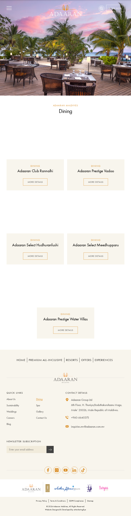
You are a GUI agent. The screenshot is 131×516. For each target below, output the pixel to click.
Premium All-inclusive (45, 360)
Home (21, 360)
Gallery (39, 411)
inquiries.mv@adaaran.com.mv (87, 426)
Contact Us (41, 417)
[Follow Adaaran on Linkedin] (74, 470)
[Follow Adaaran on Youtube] (65, 470)
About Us (11, 399)
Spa (38, 405)
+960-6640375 (80, 417)
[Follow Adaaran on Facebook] (48, 470)
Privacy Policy (41, 501)
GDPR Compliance (76, 501)
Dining (39, 399)
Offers (86, 360)
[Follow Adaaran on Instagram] (56, 470)
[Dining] (35, 139)
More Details (35, 182)
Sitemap (90, 501)
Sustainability (13, 405)
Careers (11, 417)
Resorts (72, 360)
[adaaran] (65, 378)
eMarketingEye (80, 510)
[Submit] (50, 449)
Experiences (104, 360)
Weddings (12, 411)
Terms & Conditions (58, 501)
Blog (9, 424)
